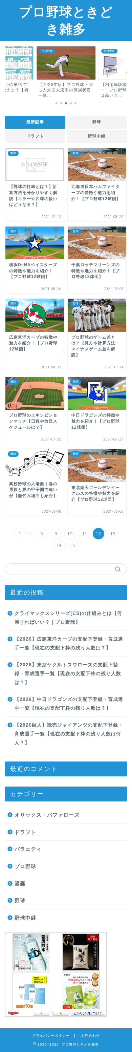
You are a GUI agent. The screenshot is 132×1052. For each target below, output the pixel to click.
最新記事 (35, 122)
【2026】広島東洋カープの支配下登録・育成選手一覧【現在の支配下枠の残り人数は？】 (69, 643)
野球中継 (97, 136)
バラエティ (28, 849)
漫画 (20, 883)
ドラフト (35, 136)
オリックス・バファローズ (47, 815)
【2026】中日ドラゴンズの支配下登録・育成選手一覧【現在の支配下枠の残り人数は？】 (69, 704)
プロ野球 (25, 866)
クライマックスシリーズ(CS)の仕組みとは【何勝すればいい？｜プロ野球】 (68, 618)
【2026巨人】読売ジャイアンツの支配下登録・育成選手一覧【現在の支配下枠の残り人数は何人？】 (69, 734)
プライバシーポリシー (50, 1035)
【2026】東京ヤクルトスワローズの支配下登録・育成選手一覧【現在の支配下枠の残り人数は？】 (68, 673)
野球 (96, 122)
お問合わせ (90, 1035)
